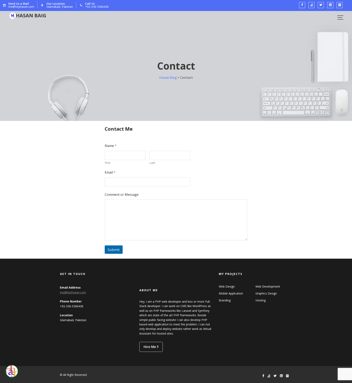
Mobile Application (231, 293)
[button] (12, 371)
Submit (114, 249)
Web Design (227, 286)
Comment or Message (122, 195)
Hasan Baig (31, 15)
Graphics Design (266, 293)
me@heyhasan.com (73, 292)
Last (152, 162)
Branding (225, 300)
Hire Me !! (151, 347)
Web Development (267, 286)
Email (110, 172)
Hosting (260, 300)
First (107, 162)
